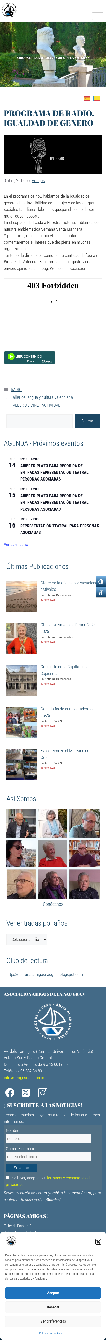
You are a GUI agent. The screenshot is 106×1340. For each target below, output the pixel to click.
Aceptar (53, 1293)
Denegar (53, 1307)
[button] (98, 1241)
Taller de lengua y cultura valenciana (42, 397)
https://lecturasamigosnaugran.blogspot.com (44, 974)
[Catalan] (98, 98)
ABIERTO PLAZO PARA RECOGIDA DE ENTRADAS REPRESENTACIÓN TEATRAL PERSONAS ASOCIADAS (54, 472)
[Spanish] (88, 98)
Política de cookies (50, 1333)
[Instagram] (44, 1093)
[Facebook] (11, 1093)
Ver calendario (16, 544)
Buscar (87, 420)
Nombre (12, 1130)
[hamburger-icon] (97, 16)
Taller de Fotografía (18, 1226)
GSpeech (46, 361)
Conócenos (53, 904)
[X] (28, 1093)
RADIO (16, 389)
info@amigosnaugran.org (25, 1077)
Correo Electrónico (21, 1148)
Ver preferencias (53, 1321)
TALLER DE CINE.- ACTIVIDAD (36, 405)
